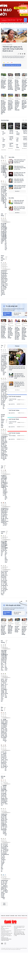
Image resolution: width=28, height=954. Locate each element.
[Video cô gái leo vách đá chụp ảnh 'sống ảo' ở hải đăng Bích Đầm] (11, 187)
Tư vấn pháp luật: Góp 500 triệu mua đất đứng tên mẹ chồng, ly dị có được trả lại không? (24, 333)
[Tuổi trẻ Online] (10, 922)
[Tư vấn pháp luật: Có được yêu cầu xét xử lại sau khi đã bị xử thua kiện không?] (10, 320)
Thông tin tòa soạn (4, 937)
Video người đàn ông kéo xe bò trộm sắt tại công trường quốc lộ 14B (2, 194)
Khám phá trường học (2, 266)
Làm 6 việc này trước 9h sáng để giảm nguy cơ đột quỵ (2, 759)
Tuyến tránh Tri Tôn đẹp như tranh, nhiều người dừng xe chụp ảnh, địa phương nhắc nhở (4, 365)
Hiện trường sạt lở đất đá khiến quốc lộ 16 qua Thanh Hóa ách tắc (2, 548)
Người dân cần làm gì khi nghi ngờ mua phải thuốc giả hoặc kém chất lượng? (17, 368)
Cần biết (17, 20)
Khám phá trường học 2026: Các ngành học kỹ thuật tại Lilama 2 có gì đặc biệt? (6, 279)
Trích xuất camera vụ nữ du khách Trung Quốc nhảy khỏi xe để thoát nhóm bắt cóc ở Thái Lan (4, 485)
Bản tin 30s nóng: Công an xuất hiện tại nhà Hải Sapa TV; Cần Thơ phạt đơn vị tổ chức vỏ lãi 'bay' (6, 236)
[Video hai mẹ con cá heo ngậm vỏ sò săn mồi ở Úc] (5, 349)
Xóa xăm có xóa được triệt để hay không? (17, 629)
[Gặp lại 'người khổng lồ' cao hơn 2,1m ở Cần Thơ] (5, 160)
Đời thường (20, 23)
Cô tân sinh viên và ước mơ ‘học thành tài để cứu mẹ (4, 687)
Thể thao (10, 97)
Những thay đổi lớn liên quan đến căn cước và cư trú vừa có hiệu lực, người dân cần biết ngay (4, 448)
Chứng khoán (16, 127)
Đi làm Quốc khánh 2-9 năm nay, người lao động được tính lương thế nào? (2, 728)
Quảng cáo (21, 20)
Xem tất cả (3, 149)
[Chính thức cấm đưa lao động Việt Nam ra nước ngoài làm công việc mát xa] (11, 383)
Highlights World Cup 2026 (10, 126)
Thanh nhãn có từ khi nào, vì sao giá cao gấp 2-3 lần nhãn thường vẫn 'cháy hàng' (6, 688)
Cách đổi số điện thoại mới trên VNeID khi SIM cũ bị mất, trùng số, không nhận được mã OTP (2, 447)
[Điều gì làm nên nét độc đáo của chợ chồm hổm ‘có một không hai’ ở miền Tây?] (17, 74)
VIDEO (4, 20)
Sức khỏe (10, 622)
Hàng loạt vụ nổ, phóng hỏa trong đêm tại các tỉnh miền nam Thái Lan (4, 517)
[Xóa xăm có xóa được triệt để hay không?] (17, 619)
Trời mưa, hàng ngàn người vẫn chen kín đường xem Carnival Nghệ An (6, 391)
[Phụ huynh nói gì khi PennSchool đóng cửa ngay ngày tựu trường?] (1, 160)
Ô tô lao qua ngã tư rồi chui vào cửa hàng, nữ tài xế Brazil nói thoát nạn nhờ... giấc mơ (4, 582)
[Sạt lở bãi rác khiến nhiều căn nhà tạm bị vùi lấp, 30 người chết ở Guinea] (1, 502)
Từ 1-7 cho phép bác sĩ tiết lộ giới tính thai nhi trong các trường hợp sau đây (3, 630)
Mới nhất (2, 23)
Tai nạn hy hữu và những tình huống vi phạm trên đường (3, 127)
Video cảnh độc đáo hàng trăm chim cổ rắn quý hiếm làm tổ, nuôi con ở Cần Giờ (2, 394)
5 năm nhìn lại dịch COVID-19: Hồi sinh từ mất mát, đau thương (4, 656)
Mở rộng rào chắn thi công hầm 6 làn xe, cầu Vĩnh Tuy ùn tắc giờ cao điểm (6, 197)
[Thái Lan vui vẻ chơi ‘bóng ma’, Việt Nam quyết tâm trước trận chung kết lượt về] (10, 95)
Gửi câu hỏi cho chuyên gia (17, 314)
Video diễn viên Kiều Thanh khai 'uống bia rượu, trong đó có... (19, 181)
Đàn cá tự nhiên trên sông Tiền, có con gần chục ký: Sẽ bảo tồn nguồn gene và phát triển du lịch (4, 396)
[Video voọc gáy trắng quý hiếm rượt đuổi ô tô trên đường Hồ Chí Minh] (3, 74)
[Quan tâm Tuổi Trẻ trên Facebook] (5, 943)
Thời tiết (4, 877)
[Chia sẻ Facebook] (20, 54)
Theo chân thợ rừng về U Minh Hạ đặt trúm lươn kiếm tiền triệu (2, 363)
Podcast (17, 346)
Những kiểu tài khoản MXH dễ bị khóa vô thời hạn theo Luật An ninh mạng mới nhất (4, 730)
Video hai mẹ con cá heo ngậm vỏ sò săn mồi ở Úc (6, 362)
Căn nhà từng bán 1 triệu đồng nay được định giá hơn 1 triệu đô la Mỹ (19, 376)
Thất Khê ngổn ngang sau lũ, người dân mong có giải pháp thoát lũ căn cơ (13, 49)
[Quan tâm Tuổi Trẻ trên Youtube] (2, 943)
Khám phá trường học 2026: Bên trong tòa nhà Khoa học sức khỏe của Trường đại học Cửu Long (4, 282)
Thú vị (13, 23)
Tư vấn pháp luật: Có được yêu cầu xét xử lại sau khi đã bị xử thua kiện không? (10, 332)
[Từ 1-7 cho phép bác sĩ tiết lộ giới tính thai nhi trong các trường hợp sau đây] (3, 619)
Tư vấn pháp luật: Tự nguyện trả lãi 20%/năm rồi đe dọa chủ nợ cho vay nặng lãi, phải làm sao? (17, 333)
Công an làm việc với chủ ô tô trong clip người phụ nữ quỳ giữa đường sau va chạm (6, 552)
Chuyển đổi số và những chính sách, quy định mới (3, 421)
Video (16, 915)
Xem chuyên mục (7, 313)
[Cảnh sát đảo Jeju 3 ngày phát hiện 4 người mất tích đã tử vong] (24, 95)
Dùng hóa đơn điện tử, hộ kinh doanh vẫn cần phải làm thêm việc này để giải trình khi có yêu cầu (3, 331)
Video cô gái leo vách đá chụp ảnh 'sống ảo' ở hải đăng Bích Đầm (19, 187)
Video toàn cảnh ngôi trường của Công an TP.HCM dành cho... (19, 202)
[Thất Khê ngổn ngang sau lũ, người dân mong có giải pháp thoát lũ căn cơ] (14, 35)
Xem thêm (4, 904)
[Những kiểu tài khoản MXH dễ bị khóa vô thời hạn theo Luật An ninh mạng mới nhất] (3, 712)
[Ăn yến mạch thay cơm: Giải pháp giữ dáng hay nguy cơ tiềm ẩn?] (10, 619)
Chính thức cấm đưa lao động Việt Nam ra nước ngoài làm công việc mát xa (19, 384)
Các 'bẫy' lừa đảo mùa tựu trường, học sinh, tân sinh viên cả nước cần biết (6, 761)
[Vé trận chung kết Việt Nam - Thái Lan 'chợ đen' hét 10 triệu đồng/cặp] (17, 95)
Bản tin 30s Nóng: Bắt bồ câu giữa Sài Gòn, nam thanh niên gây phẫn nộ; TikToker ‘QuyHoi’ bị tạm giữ (4, 232)
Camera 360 (3, 124)
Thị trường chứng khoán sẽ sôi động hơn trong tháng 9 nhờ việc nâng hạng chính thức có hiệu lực (6, 730)
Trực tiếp (10, 23)
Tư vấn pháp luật (10, 324)
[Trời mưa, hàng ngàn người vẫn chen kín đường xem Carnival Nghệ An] (5, 378)
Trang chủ (3, 915)
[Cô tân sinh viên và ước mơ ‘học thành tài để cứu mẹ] (3, 673)
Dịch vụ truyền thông (18, 933)
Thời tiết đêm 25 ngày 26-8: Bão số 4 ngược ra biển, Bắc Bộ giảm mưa (4, 889)
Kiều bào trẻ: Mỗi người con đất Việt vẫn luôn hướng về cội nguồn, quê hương (10, 85)
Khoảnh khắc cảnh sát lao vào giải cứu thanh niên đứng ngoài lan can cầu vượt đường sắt (6, 581)
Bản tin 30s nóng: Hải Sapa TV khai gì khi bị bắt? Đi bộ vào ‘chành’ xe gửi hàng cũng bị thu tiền (2, 233)
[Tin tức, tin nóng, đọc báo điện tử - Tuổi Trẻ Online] (1, 20)
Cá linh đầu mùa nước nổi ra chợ (4, 170)
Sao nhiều (11, 198)
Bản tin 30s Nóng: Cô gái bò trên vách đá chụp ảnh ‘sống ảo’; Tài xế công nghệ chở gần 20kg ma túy (3, 107)
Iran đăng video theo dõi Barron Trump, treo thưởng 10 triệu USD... (19, 174)
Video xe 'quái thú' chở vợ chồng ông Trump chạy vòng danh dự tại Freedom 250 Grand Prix (6, 517)
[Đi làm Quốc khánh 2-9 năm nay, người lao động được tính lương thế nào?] (1, 712)
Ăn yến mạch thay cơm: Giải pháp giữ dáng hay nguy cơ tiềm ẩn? (10, 629)
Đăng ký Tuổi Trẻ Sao (25, 20)
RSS (16, 935)
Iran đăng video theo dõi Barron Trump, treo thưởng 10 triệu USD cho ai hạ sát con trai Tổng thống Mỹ (6, 487)
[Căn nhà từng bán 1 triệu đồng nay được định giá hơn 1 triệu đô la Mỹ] (11, 375)
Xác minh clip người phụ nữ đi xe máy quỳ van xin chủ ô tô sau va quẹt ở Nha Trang (2, 583)
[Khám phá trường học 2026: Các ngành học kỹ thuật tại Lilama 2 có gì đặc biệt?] (5, 262)
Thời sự (19, 915)
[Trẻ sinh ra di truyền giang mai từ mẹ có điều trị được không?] (24, 619)
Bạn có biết (25, 23)
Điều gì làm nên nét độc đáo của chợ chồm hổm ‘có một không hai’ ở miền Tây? (17, 85)
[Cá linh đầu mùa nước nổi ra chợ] (3, 160)
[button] (23, 120)
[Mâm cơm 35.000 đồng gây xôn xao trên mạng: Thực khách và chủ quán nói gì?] (11, 208)
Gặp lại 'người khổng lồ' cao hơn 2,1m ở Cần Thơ (6, 171)
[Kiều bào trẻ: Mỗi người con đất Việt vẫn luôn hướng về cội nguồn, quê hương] (10, 74)
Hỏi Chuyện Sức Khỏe (17, 623)
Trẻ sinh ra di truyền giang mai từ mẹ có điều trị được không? (24, 630)
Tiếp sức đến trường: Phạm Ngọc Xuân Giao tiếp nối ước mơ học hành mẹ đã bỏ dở (6, 660)
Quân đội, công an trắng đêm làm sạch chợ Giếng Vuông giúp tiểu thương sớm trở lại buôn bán (2, 690)
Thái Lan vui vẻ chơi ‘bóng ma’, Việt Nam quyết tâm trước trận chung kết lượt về (10, 105)
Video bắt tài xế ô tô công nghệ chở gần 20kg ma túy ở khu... (19, 168)
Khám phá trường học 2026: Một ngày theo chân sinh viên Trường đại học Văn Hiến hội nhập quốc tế (2, 283)
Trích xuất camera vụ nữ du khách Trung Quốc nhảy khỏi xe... (19, 161)
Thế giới (16, 23)
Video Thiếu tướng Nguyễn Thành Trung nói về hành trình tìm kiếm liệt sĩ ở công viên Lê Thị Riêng (2, 660)
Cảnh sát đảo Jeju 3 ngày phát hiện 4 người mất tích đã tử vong (24, 104)
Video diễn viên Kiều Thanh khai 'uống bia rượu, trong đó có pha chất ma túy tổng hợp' (24, 85)
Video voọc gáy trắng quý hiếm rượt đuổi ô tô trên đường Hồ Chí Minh (3, 84)
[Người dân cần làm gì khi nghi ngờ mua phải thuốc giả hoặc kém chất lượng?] (17, 357)
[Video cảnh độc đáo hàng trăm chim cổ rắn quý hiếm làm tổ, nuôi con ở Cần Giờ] (1, 378)
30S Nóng (3, 97)
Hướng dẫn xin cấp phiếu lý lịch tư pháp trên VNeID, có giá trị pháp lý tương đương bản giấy (6, 447)
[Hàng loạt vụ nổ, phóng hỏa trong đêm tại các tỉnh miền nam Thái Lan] (3, 502)
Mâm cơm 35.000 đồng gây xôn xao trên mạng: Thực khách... (19, 208)
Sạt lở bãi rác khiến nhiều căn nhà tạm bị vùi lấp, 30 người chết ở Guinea (2, 515)
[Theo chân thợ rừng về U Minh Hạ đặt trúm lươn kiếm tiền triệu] (1, 349)
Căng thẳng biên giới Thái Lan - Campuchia (24, 126)
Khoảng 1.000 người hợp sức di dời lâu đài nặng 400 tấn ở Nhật (2, 481)
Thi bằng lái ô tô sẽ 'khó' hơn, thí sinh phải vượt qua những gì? (4, 759)
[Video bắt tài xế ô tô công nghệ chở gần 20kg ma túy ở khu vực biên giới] (11, 168)
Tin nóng (6, 23)
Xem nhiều (11, 157)
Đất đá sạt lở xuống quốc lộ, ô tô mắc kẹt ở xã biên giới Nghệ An (4, 195)
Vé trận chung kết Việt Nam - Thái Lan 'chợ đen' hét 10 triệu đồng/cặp (17, 105)
